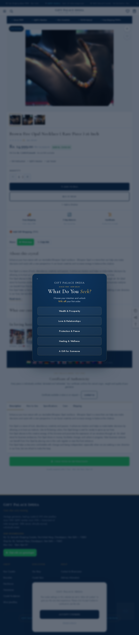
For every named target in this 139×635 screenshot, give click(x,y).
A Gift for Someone (69, 351)
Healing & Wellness (69, 341)
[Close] (37, 279)
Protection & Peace (69, 331)
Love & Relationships (69, 321)
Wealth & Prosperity (69, 311)
